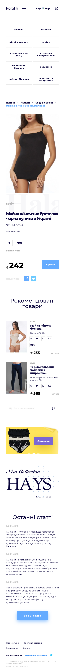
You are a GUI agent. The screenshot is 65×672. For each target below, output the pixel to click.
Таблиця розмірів (33, 643)
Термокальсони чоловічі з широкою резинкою (42, 370)
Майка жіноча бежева (40, 327)
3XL (20, 243)
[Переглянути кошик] (56, 8)
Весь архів (32, 615)
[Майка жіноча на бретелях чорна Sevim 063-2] (32, 153)
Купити (50, 264)
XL (49, 338)
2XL (32, 345)
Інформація (12, 648)
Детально (43, 441)
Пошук (53, 408)
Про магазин (13, 643)
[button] (28, 454)
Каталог (27, 648)
